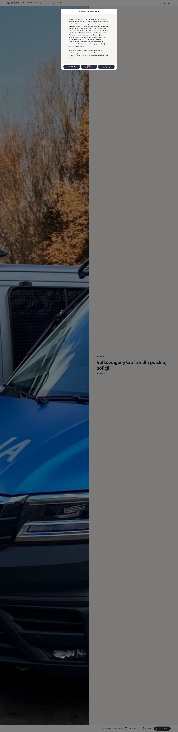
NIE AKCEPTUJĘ (106, 67)
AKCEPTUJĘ (72, 67)
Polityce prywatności (89, 55)
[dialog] (89, 366)
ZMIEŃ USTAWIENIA (89, 67)
